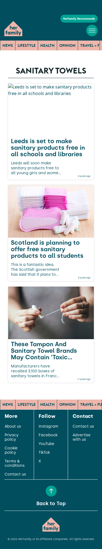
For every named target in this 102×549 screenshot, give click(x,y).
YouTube (46, 444)
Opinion (67, 45)
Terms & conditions (14, 463)
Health (47, 45)
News (7, 45)
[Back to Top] (51, 491)
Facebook (48, 435)
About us (13, 426)
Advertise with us (82, 437)
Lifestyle (27, 45)
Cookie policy (11, 450)
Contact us (15, 474)
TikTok (44, 452)
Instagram (48, 426)
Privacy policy (11, 437)
